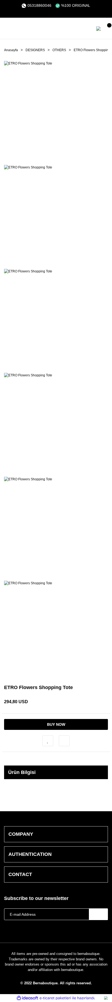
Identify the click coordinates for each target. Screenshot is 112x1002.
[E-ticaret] (55, 997)
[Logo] (41, 28)
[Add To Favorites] (47, 740)
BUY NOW (56, 724)
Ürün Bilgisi (22, 772)
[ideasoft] (27, 998)
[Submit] (98, 914)
